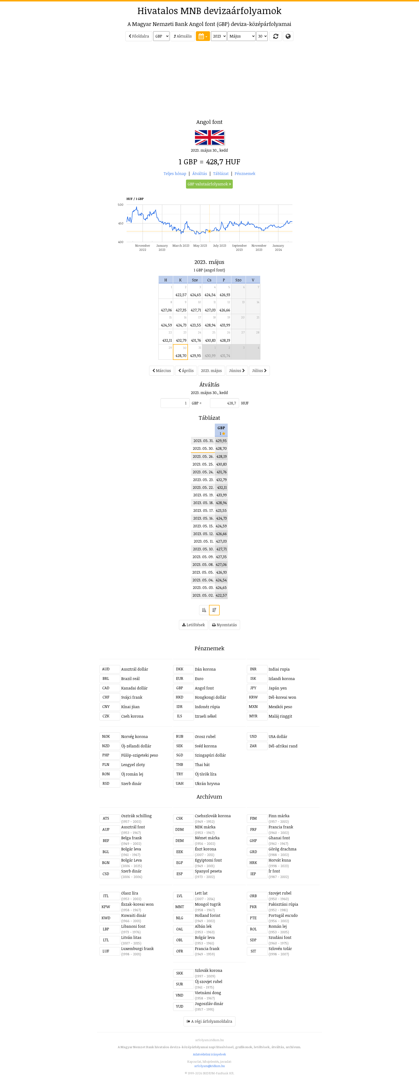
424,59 (166, 325)
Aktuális (184, 36)
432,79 (181, 340)
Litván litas (131, 937)
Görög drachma (283, 849)
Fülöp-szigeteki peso (139, 755)
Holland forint (207, 915)
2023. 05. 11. (204, 541)
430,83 (210, 340)
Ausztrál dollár (134, 669)
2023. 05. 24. (203, 472)
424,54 (210, 294)
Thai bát (202, 764)
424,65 (195, 294)
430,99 (210, 355)
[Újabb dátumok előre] (214, 610)
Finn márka (279, 815)
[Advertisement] (77, 81)
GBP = (196, 403)
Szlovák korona (208, 970)
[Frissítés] (275, 36)
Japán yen (278, 688)
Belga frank (131, 837)
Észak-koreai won (137, 904)
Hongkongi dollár (210, 697)
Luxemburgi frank (137, 948)
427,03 (210, 310)
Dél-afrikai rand (283, 746)
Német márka (207, 837)
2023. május (211, 370)
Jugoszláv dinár (209, 1003)
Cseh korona (132, 716)
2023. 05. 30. (203, 448)
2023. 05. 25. (203, 464)
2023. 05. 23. (203, 479)
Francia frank (281, 827)
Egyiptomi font (208, 860)
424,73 (181, 325)
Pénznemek (245, 173)
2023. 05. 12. (203, 533)
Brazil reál (130, 678)
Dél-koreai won (282, 697)
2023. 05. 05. (203, 572)
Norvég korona (134, 736)
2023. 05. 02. (203, 595)
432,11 (167, 340)
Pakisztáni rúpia (283, 904)
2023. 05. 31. (203, 440)
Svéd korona (206, 746)
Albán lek (203, 926)
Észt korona (205, 849)
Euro (199, 678)
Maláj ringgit (280, 716)
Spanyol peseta (208, 871)
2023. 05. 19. (203, 495)
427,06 (166, 310)
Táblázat (221, 173)
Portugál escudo (283, 915)
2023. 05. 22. (203, 487)
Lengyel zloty (133, 764)
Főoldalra (140, 36)
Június (235, 370)
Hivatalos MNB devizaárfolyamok (209, 10)
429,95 (195, 355)
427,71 (196, 310)
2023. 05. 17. (203, 510)
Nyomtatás (226, 624)
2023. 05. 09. (203, 556)
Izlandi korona (282, 678)
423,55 (195, 325)
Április (187, 370)
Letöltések (195, 624)
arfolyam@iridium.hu (209, 1066)
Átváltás (199, 173)
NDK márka (205, 827)
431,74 (225, 355)
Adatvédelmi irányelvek (209, 1054)
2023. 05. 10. (203, 549)
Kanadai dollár (134, 688)
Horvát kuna (280, 860)
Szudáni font (280, 937)
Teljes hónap (175, 173)
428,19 (225, 340)
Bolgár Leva (131, 860)
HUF (245, 403)
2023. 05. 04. (203, 580)
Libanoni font (133, 926)
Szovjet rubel (280, 893)
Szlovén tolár (280, 948)
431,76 (196, 340)
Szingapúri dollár (210, 755)
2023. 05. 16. (203, 518)
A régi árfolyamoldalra (211, 1021)
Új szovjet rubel (208, 981)
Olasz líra (129, 893)
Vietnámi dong (208, 992)
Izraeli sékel (206, 716)
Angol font (204, 688)
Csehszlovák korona (213, 815)
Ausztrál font (133, 827)
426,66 (224, 310)
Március (163, 370)
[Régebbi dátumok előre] (204, 610)
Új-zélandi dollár (136, 746)
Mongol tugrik (208, 904)
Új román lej (132, 774)
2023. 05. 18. (203, 502)
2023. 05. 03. (203, 587)
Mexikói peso (280, 706)
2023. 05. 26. (203, 456)
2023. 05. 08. (203, 564)
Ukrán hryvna (207, 783)
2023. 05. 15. (203, 526)
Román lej (278, 926)
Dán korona (205, 669)
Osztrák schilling (136, 815)
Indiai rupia (279, 669)
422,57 (181, 294)
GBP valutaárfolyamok (208, 184)
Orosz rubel (205, 736)
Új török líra (206, 774)
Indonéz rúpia (207, 706)
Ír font (274, 871)
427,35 (181, 310)
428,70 (181, 355)
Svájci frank (131, 697)
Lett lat (201, 893)
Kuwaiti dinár (133, 915)
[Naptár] (203, 36)
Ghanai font (279, 837)
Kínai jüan (130, 706)
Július (258, 370)
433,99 (225, 325)
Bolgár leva (131, 849)
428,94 (210, 325)
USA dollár (278, 736)
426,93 (225, 294)
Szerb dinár (131, 783)
